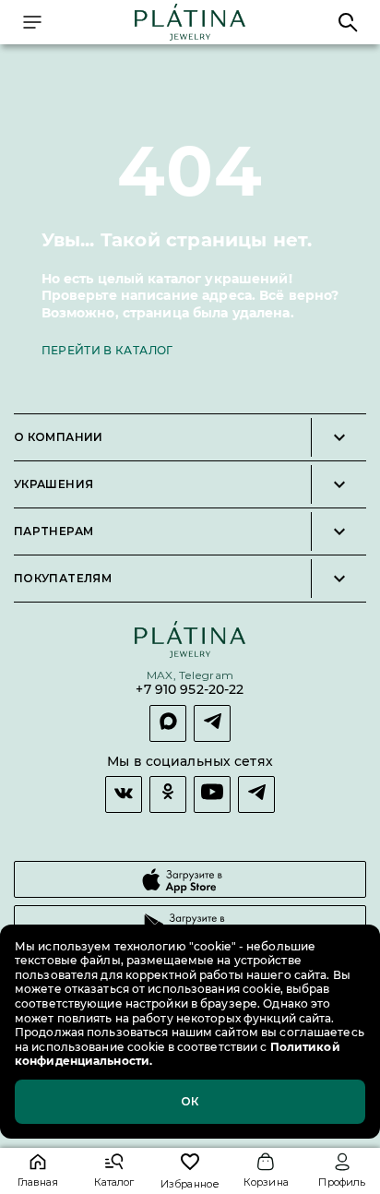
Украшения (53, 484)
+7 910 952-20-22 (189, 690)
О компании (58, 437)
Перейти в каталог (107, 350)
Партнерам (53, 531)
